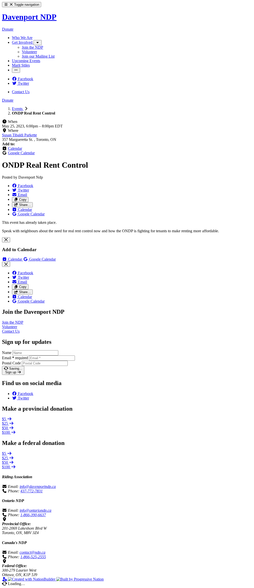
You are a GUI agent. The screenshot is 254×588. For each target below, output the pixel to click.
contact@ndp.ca (32, 552)
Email (15, 358)
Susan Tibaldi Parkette (19, 135)
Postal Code (11, 363)
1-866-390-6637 (33, 515)
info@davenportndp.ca (38, 486)
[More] (37, 42)
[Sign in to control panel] (5, 579)
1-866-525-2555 (33, 557)
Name (6, 353)
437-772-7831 (31, 491)
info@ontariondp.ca (35, 510)
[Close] (6, 239)
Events (18, 109)
